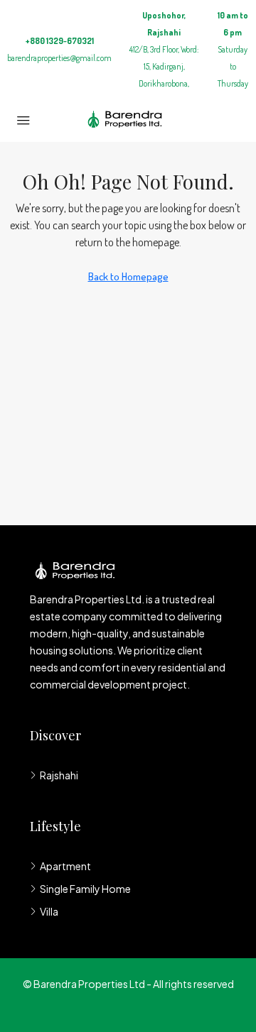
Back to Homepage (128, 276)
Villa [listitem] (49, 911)
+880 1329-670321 (60, 40)
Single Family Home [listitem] (85, 888)
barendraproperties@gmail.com (59, 58)
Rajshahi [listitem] (59, 775)
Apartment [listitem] (65, 866)
